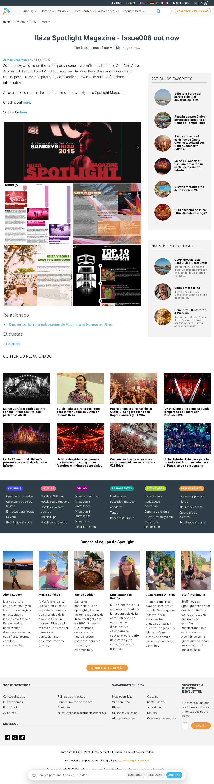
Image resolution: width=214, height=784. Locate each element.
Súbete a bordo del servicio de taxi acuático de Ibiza (187, 96)
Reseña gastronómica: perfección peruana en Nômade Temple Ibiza (190, 119)
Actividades (154, 707)
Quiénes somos (13, 702)
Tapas (114, 512)
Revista (116, 2)
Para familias (153, 496)
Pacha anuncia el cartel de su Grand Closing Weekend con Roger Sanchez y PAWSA (189, 143)
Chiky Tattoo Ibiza (187, 287)
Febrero (45, 21)
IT (167, 2)
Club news (12, 343)
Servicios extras (85, 526)
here (26, 102)
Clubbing (153, 696)
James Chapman (15, 59)
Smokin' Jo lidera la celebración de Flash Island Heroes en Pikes (61, 324)
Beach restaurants (122, 518)
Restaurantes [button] (82, 11)
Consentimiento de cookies (75, 702)
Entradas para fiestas (20, 511)
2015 (32, 21)
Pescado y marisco (122, 501)
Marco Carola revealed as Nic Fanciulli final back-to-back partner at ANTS (24, 412)
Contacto (64, 707)
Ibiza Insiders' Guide (19, 522)
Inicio (7, 21)
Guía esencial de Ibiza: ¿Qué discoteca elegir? (190, 211)
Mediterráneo (118, 496)
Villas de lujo (83, 521)
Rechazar (155, 775)
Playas (183, 501)
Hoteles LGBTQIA (52, 496)
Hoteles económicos (54, 522)
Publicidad (10, 707)
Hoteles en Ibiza (122, 696)
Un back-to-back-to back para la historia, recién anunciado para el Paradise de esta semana (186, 462)
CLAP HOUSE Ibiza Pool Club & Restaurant (190, 261)
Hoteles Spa (48, 517)
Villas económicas (87, 496)
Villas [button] (62, 11)
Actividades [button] (106, 11)
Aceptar (174, 775)
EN (146, 2)
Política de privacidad (71, 696)
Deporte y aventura (157, 511)
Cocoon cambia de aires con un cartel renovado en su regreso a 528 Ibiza (132, 462)
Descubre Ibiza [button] (131, 11)
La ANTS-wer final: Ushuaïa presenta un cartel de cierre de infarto (189, 165)
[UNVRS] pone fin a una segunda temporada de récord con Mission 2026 (187, 412)
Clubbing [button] (28, 11)
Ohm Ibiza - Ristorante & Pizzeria (190, 311)
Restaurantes (156, 702)
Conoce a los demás (107, 668)
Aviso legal (10, 712)
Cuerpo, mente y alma (159, 517)
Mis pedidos (181, 2)
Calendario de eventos (161, 718)
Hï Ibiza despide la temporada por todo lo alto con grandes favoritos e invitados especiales (79, 462)
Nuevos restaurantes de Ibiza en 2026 (189, 188)
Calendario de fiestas (19, 496)
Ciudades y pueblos (191, 496)
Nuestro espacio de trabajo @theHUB (82, 712)
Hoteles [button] (46, 11)
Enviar (201, 725)
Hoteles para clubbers (55, 501)
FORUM (130, 2)
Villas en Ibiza (121, 702)
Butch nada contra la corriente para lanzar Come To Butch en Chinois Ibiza (78, 412)
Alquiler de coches (191, 507)
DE (157, 2)
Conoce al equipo (14, 696)
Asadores (116, 507)
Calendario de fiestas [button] (193, 10)
